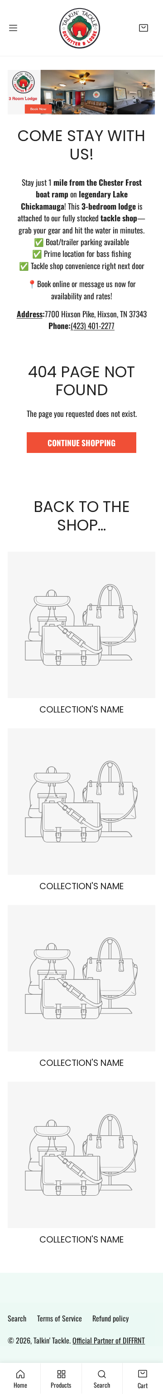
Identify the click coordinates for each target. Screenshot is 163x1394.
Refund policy (110, 1318)
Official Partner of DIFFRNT (108, 1340)
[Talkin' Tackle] (81, 27)
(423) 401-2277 (93, 325)
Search (17, 1318)
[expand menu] (13, 28)
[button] (143, 27)
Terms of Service (59, 1318)
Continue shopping (81, 442)
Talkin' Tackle (51, 1340)
